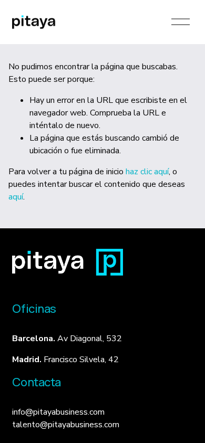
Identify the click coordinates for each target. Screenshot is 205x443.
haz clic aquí (147, 171)
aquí (15, 197)
